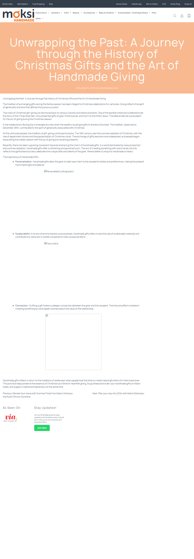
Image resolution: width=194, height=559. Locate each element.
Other (38, 18)
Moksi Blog (175, 4)
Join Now (42, 427)
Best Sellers (22, 4)
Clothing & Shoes (140, 13)
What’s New (7, 4)
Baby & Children (106, 13)
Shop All (188, 4)
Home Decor (41, 13)
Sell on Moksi (152, 4)
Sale (51, 4)
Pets (154, 13)
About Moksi (121, 4)
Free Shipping (38, 4)
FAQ (164, 4)
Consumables (124, 13)
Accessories (89, 13)
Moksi (130, 151)
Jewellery (55, 13)
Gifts (66, 13)
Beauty (76, 13)
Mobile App (137, 4)
